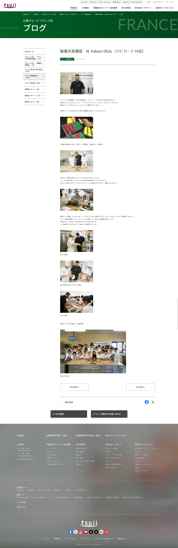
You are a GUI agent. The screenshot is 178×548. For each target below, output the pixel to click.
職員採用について (122, 538)
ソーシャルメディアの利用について (103, 538)
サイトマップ (46, 538)
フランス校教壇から (86, 14)
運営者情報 (57, 538)
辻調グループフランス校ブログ (68, 14)
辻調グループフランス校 (49, 14)
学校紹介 (36, 14)
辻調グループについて (144, 444)
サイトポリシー (85, 538)
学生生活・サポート (113, 444)
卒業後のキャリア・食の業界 (58, 444)
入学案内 (20, 444)
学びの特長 (80, 444)
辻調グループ (26, 14)
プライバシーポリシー (70, 538)
